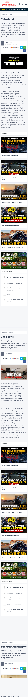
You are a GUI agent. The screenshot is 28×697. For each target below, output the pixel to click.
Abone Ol (5, 47)
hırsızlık (20, 398)
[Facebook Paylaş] (24, 50)
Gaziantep (4, 96)
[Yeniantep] (9, 4)
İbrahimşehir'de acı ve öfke (14, 9)
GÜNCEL (11, 14)
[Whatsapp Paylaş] (24, 47)
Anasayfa (4, 14)
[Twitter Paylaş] (21, 47)
